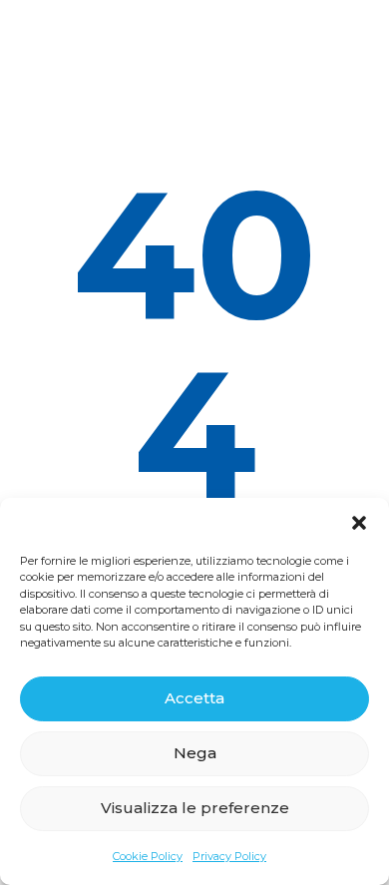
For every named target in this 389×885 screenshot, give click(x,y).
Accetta (194, 697)
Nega (195, 752)
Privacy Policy (229, 856)
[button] (359, 523)
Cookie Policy (148, 856)
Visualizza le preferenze (195, 807)
